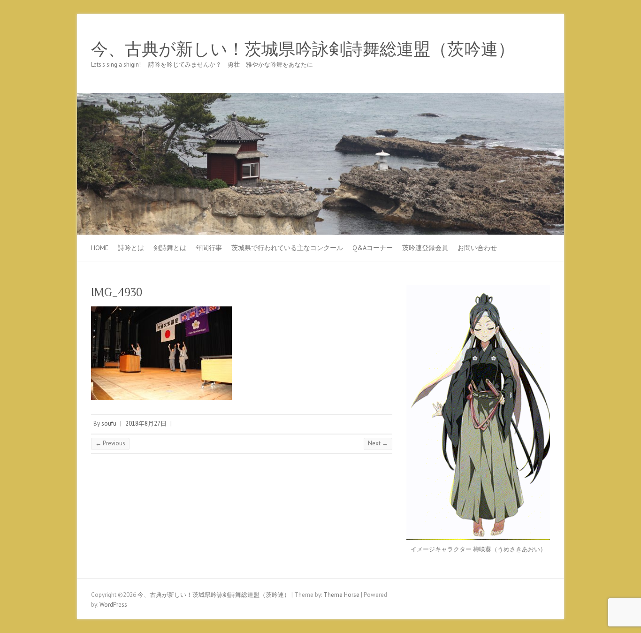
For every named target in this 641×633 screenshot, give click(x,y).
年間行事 (209, 248)
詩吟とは (131, 248)
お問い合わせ (477, 248)
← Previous (110, 443)
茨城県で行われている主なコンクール (287, 248)
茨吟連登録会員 (425, 248)
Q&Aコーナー (372, 248)
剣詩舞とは (169, 248)
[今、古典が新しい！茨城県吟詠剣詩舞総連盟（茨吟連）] (320, 97)
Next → (378, 443)
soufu (108, 423)
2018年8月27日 (146, 423)
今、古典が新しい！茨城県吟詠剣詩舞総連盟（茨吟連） (303, 49)
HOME (99, 248)
